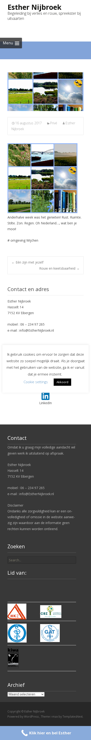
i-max (55, 717)
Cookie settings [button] (36, 381)
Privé (53, 123)
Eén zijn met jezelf (27, 262)
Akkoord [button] (62, 382)
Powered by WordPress (23, 717)
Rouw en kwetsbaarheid (59, 268)
